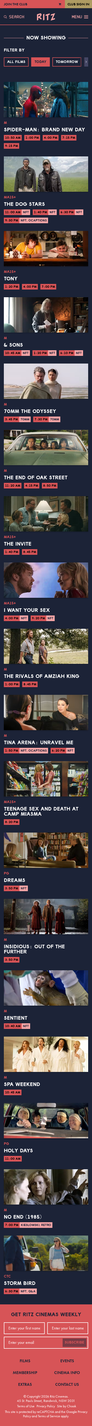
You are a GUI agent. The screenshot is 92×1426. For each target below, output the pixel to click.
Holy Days (18, 1150)
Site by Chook (66, 1406)
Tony (11, 278)
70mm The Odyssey (30, 411)
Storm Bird (20, 1283)
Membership (25, 1372)
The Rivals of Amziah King (41, 676)
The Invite (17, 544)
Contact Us (67, 1384)
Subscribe (74, 1342)
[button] (86, 62)
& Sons (13, 345)
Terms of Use (25, 1406)
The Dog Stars (24, 204)
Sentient (15, 1018)
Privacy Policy (46, 1406)
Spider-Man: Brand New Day (44, 129)
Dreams (14, 880)
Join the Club (15, 4)
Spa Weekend (22, 1084)
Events (67, 1361)
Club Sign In (78, 4)
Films (25, 1361)
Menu (77, 17)
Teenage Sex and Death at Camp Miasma (41, 811)
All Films (16, 62)
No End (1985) (23, 1217)
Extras (25, 1384)
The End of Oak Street (35, 477)
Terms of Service (49, 1416)
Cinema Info (67, 1372)
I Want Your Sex (27, 610)
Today (40, 62)
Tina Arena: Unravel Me (38, 742)
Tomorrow (67, 62)
